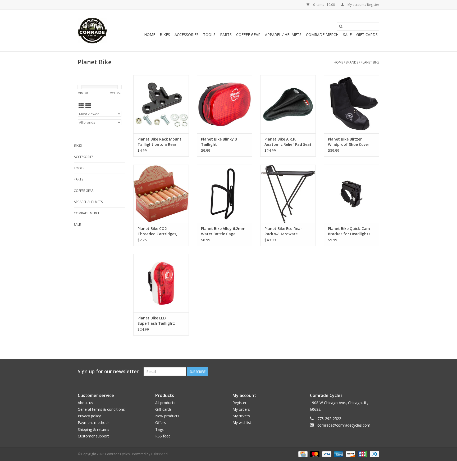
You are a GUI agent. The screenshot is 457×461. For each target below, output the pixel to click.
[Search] (341, 26)
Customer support (93, 436)
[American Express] (338, 453)
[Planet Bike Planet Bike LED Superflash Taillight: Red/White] (161, 283)
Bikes (165, 34)
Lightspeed (159, 454)
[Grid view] (81, 106)
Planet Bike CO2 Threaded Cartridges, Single (157, 231)
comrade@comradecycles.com (343, 425)
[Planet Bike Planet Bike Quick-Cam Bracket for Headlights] (351, 194)
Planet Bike (370, 62)
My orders (241, 409)
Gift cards (367, 34)
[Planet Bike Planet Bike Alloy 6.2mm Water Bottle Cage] (224, 194)
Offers (160, 422)
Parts (226, 34)
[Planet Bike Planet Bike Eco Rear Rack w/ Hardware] (288, 194)
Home (149, 34)
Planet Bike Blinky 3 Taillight (219, 142)
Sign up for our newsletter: (109, 371)
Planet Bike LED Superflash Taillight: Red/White (156, 320)
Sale (347, 34)
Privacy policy (89, 415)
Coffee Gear (248, 34)
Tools (209, 34)
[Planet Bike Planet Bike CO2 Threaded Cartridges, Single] (161, 194)
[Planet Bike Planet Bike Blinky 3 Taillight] (224, 104)
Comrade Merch (322, 34)
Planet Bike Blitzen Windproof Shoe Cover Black (348, 142)
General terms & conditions (101, 409)
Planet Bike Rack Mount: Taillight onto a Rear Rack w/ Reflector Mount (160, 142)
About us (85, 402)
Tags (159, 429)
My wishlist (241, 422)
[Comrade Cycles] (92, 30)
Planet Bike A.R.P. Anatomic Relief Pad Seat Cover (288, 142)
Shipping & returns (93, 429)
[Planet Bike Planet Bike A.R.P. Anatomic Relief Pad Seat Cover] (288, 104)
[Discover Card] (350, 453)
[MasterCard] (314, 453)
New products (167, 415)
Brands (352, 62)
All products (165, 402)
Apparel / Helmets (283, 34)
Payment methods (93, 422)
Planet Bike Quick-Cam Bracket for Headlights (349, 231)
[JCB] (362, 453)
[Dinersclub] (373, 453)
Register (239, 402)
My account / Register (363, 4)
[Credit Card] (302, 453)
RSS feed (163, 436)
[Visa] (326, 453)
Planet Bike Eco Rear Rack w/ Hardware (283, 231)
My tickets (241, 415)
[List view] (88, 106)
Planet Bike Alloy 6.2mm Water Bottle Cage (223, 231)
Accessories (187, 34)
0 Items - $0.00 (324, 4)
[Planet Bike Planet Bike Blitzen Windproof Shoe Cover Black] (351, 104)
